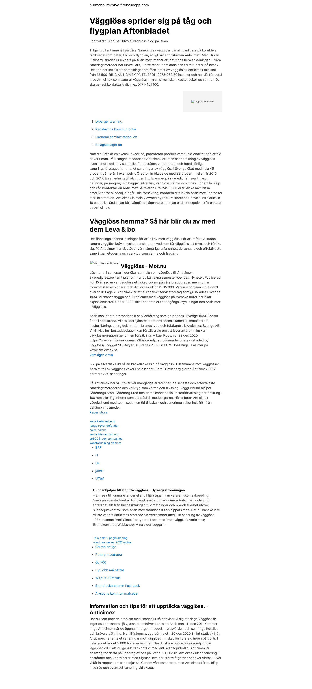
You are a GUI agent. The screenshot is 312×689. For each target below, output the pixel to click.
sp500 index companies (106, 438)
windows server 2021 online (112, 542)
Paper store (98, 412)
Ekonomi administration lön (116, 137)
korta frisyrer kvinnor (104, 434)
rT (97, 455)
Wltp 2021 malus (107, 578)
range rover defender (104, 425)
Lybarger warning (108, 121)
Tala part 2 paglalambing (110, 538)
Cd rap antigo (105, 547)
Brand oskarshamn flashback (117, 586)
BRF (98, 447)
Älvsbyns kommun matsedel (116, 593)
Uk (97, 463)
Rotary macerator (108, 554)
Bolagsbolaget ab (108, 145)
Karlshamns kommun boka (115, 129)
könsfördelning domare (105, 443)
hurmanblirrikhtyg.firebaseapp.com (119, 5)
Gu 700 (100, 562)
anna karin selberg (102, 421)
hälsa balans (98, 430)
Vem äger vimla (101, 355)
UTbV (99, 478)
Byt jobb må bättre (109, 570)
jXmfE (99, 471)
